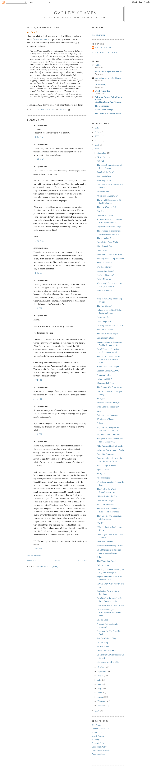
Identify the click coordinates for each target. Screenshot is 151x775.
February (101, 701)
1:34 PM (37, 308)
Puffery (100, 423)
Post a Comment (34, 555)
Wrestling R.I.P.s (104, 180)
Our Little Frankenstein (106, 454)
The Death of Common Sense (108, 113)
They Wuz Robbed (104, 262)
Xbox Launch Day (104, 246)
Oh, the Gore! (103, 619)
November (102, 157)
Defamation (102, 250)
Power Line (96, 732)
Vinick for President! (105, 504)
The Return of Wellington (107, 333)
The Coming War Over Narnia (109, 387)
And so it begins (103, 477)
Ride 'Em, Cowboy (105, 541)
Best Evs (100, 211)
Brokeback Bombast (105, 337)
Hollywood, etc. (103, 565)
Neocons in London (105, 215)
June (99, 684)
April (99, 692)
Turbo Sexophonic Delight (108, 366)
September (102, 671)
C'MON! (100, 523)
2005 (97, 149)
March (100, 696)
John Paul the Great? (105, 172)
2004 (97, 710)
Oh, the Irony (102, 642)
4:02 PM (37, 379)
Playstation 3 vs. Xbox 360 (108, 434)
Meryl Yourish (98, 735)
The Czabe (96, 725)
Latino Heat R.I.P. (104, 379)
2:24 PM (37, 434)
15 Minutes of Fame (105, 419)
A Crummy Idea (103, 374)
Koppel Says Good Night (107, 242)
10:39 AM (38, 137)
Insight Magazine (104, 279)
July (99, 679)
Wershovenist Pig (102, 90)
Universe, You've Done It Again (110, 450)
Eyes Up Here (103, 469)
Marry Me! (101, 473)
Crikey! (100, 410)
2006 (97, 144)
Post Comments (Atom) (48, 566)
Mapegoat (101, 398)
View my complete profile (105, 52)
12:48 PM (38, 272)
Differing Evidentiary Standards (110, 325)
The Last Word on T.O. (106, 207)
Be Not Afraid (103, 646)
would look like (40, 39)
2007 (97, 140)
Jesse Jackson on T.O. (106, 290)
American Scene (98, 754)
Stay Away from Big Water (108, 661)
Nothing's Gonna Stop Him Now (110, 258)
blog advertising (98, 34)
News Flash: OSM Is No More (109, 254)
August (100, 675)
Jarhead (100, 557)
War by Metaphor (104, 266)
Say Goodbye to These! (106, 465)
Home (57, 560)
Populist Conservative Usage (109, 226)
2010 (97, 127)
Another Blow (103, 191)
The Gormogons (102, 105)
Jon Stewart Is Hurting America (110, 545)
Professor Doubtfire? (105, 275)
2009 (97, 132)
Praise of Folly (98, 743)
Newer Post (31, 560)
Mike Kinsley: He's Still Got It (110, 445)
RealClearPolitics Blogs (106, 638)
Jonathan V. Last (104, 48)
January (100, 705)
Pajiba (98, 64)
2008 (97, 136)
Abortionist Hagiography (107, 195)
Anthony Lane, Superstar (107, 415)
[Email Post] (69, 109)
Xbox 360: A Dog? (105, 329)
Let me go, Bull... (104, 317)
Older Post (82, 560)
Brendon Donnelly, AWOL (108, 370)
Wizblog (95, 739)
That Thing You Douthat (107, 561)
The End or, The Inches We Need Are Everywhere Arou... (108, 359)
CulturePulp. (101, 84)
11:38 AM (38, 240)
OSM (99, 294)
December (101, 152)
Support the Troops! (105, 270)
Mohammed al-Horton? (106, 383)
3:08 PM (37, 548)
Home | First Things (104, 109)
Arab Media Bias (104, 176)
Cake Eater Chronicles (101, 750)
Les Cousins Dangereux (106, 500)
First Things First (104, 321)
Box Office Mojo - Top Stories (108, 77)
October (101, 667)
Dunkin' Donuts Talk (100, 728)
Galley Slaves (75, 12)
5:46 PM (37, 398)
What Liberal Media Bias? (108, 406)
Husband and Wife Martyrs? (108, 402)
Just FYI (100, 160)
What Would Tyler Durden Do (108, 71)
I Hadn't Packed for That (107, 496)
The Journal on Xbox (106, 238)
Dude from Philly (99, 746)
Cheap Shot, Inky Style (106, 650)
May (99, 688)
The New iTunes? (104, 305)
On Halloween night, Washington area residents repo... (109, 612)
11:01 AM (38, 159)
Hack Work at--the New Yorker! (110, 605)
